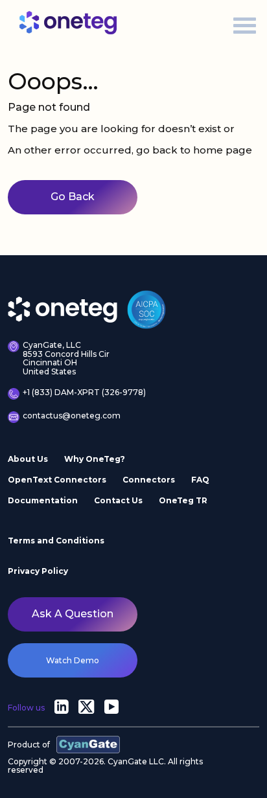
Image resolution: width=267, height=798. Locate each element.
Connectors (148, 479)
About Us (28, 459)
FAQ (200, 479)
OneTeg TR (183, 500)
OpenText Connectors (57, 479)
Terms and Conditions (56, 540)
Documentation (43, 500)
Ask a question (72, 614)
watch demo (72, 660)
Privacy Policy (38, 571)
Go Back (73, 196)
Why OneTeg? (94, 459)
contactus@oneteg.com (72, 415)
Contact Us (118, 500)
